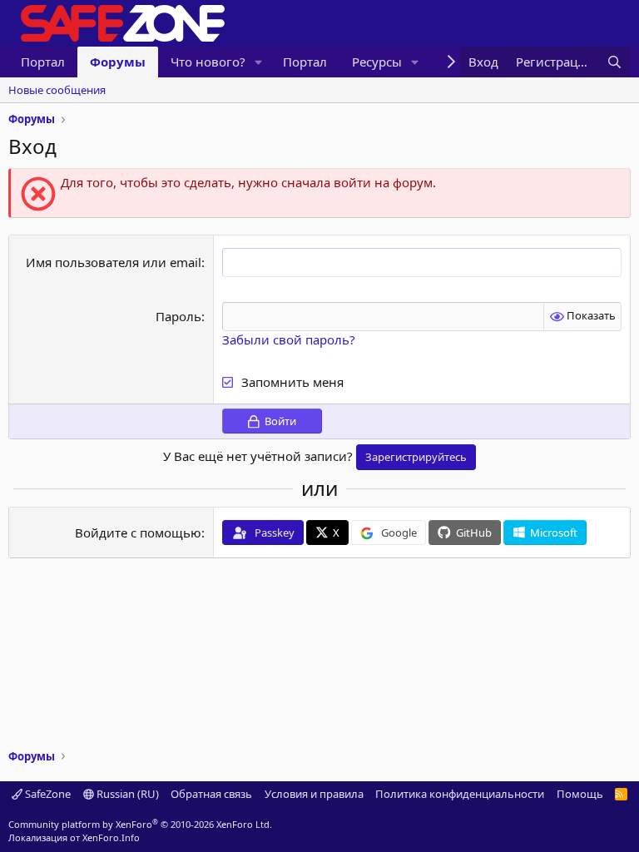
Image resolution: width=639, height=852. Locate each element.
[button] (258, 62)
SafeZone (46, 793)
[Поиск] (614, 62)
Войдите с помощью (138, 532)
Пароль (178, 316)
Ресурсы (377, 61)
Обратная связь (211, 793)
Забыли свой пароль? (288, 339)
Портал (43, 61)
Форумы (118, 61)
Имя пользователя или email (113, 262)
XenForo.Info (111, 837)
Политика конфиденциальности (459, 793)
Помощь (580, 793)
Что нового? (208, 61)
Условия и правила (314, 793)
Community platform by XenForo (140, 824)
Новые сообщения (57, 89)
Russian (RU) (126, 793)
